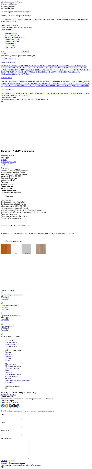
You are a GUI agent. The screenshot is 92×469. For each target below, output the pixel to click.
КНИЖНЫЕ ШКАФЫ (10, 66)
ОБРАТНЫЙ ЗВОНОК (10, 25)
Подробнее (5, 299)
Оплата (8, 370)
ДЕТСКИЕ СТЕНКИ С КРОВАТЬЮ (15, 95)
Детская (8, 358)
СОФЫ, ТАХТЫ (55, 86)
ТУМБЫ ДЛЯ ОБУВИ (44, 70)
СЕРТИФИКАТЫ (12, 35)
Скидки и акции (11, 376)
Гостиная (8, 352)
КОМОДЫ (23, 66)
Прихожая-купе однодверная (12, 295)
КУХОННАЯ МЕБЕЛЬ (68, 66)
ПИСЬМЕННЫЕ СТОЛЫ (18, 68)
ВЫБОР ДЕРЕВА (12, 41)
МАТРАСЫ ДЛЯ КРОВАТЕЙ (37, 86)
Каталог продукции (8, 58)
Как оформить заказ (13, 374)
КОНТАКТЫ (10, 45)
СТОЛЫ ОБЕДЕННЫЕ (25, 70)
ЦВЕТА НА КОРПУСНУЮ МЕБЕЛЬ (23, 72)
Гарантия (8, 372)
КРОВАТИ (54, 66)
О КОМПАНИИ (11, 33)
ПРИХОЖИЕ (34, 68)
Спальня (8, 354)
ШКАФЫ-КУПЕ (44, 72)
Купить (4, 160)
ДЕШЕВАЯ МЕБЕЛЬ (9, 82)
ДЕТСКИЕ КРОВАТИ (51, 93)
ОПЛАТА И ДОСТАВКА (15, 37)
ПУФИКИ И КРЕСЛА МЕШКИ (30, 82)
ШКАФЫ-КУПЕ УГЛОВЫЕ (62, 72)
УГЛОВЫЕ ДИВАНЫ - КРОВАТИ (75, 86)
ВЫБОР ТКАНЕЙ (12, 39)
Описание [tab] (9, 196)
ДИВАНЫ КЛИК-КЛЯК (24, 84)
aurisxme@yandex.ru (8, 395)
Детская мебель (7, 89)
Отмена (4, 461)
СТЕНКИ (63, 68)
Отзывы (8, 378)
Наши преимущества (13, 366)
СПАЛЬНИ (44, 68)
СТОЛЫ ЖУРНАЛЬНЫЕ (77, 68)
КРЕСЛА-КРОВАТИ (17, 86)
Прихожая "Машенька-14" (11, 316)
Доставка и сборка (12, 368)
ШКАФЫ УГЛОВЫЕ (21, 74)
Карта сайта (9, 382)
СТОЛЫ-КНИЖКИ (8, 70)
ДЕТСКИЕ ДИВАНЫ (33, 93)
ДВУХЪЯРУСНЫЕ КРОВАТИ (13, 93)
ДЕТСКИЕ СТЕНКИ (80, 93)
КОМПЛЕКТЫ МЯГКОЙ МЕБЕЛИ (64, 84)
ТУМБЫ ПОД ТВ (60, 70)
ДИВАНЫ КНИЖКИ (42, 84)
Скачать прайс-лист (8, 97)
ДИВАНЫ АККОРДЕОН (53, 82)
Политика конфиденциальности (17, 380)
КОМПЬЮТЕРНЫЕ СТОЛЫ (38, 66)
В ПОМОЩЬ (10, 43)
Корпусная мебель (8, 62)
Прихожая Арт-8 (7, 326)
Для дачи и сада (66, 93)
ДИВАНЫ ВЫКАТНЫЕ (72, 82)
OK (2, 467)
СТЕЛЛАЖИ (54, 68)
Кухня (7, 360)
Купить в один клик (8, 162)
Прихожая (9, 356)
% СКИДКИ (10, 47)
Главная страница (7, 99)
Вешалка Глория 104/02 (10, 305)
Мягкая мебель (6, 78)
